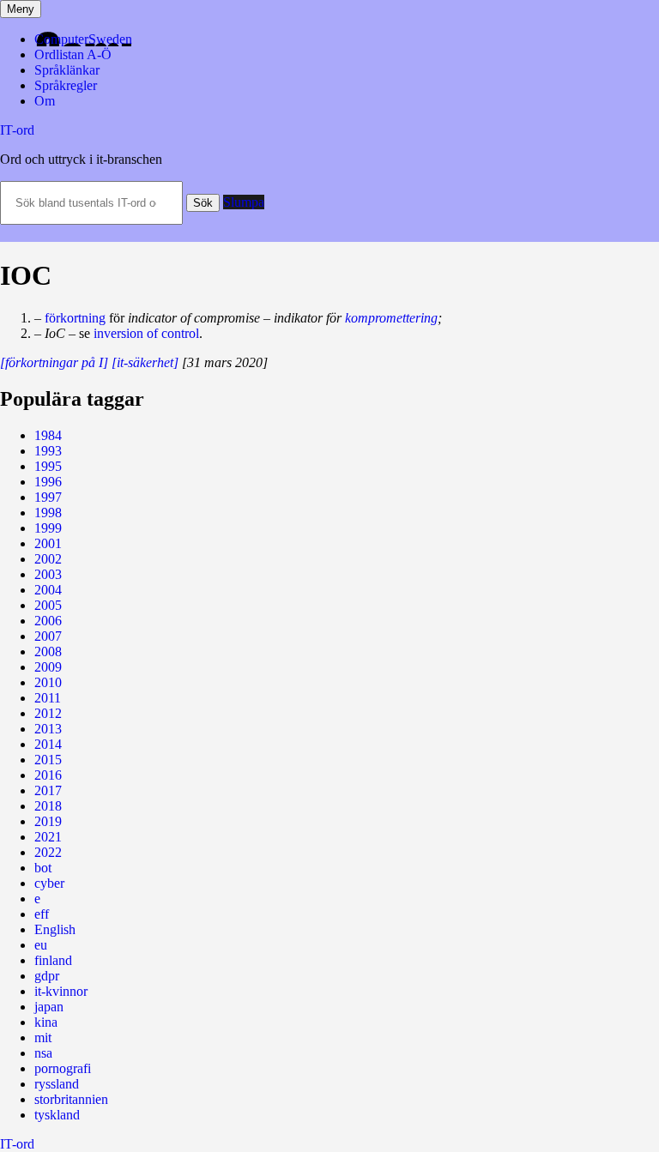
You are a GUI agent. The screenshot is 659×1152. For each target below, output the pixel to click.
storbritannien (71, 1099)
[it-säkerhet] (145, 362)
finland (53, 960)
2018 (48, 806)
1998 (48, 512)
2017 (48, 790)
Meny (20, 9)
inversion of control (146, 333)
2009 (48, 667)
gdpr (46, 975)
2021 (48, 836)
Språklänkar (67, 70)
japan (48, 1006)
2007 (48, 636)
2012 (48, 713)
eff (41, 914)
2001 (48, 543)
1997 (48, 497)
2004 (48, 589)
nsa (43, 1053)
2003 (48, 574)
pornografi (62, 1068)
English (55, 929)
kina (45, 1022)
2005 (48, 605)
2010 (48, 682)
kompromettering (391, 318)
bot (42, 867)
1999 (48, 528)
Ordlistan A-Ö (73, 54)
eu (40, 945)
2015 (48, 759)
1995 (48, 466)
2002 (48, 559)
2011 (47, 698)
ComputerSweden (83, 39)
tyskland (57, 1114)
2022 (48, 852)
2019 (48, 821)
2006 (48, 620)
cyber (49, 883)
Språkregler (65, 85)
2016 (48, 775)
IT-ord (17, 130)
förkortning (75, 318)
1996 (48, 481)
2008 (48, 651)
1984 (48, 435)
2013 (48, 728)
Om (44, 100)
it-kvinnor (61, 991)
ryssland (56, 1084)
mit (42, 1037)
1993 (48, 450)
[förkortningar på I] (54, 362)
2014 (48, 744)
